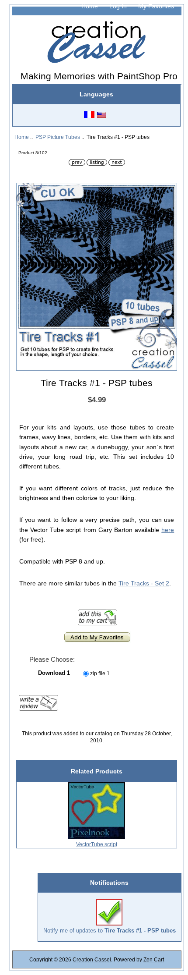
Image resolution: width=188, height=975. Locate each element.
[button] (169, 191)
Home (89, 6)
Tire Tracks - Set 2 (143, 583)
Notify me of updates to (109, 930)
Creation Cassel (92, 959)
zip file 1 (100, 673)
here (167, 529)
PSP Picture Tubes (57, 137)
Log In (118, 6)
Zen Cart (153, 959)
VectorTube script (96, 844)
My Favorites (156, 6)
